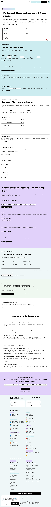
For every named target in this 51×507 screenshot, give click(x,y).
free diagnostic (36, 2)
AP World (15, 204)
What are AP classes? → (6, 154)
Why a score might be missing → (7, 80)
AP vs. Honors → (4, 164)
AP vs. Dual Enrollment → (6, 167)
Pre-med (4, 174)
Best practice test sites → (6, 218)
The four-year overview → (6, 153)
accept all (14, 503)
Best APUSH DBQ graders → (6, 231)
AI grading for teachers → (6, 241)
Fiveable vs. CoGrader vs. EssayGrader (10, 307)
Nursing (33, 174)
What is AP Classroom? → (6, 220)
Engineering (10, 174)
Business (27, 174)
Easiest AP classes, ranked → (7, 130)
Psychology (44, 174)
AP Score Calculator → (8, 294)
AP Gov (25, 204)
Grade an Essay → (7, 207)
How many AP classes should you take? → (9, 151)
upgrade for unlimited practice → (25, 493)
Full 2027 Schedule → (7, 275)
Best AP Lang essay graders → (7, 229)
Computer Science (19, 174)
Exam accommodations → (20, 275)
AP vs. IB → (3, 165)
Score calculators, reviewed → (34, 293)
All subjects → (32, 204)
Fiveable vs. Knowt (7, 304)
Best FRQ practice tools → (6, 216)
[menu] (49, 2)
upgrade (44, 2)
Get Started (25, 388)
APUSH (3, 204)
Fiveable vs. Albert (17, 304)
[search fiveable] (29, 2)
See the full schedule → (6, 90)
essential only (6, 503)
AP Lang (9, 204)
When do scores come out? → (21, 293)
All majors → (4, 177)
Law (38, 174)
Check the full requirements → (7, 60)
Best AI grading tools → (6, 242)
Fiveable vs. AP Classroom (28, 304)
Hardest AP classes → (5, 141)
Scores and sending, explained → (7, 70)
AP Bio (20, 204)
